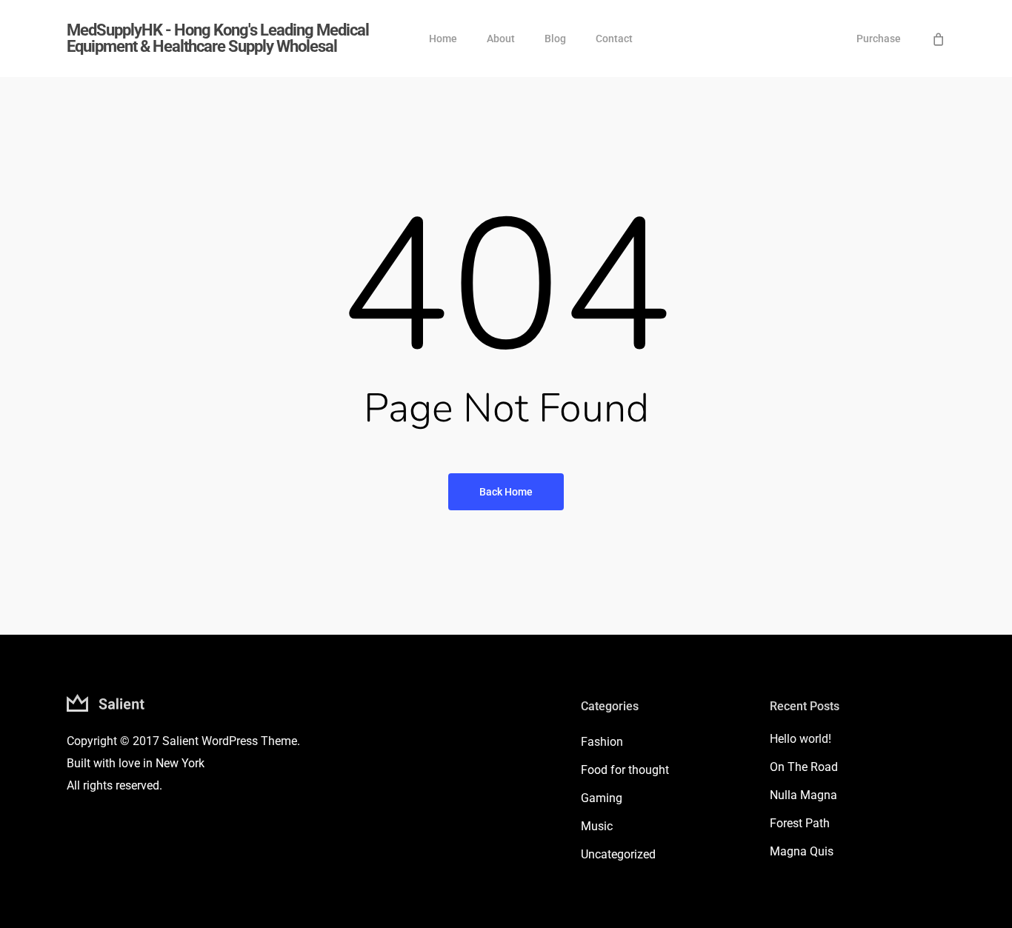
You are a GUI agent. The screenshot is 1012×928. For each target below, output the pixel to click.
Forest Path (800, 823)
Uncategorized (618, 854)
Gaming (601, 798)
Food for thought (625, 770)
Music (597, 826)
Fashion (602, 742)
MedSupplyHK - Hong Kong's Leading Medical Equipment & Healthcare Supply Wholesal (218, 38)
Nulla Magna (803, 795)
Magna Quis (801, 851)
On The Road (804, 767)
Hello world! (800, 739)
